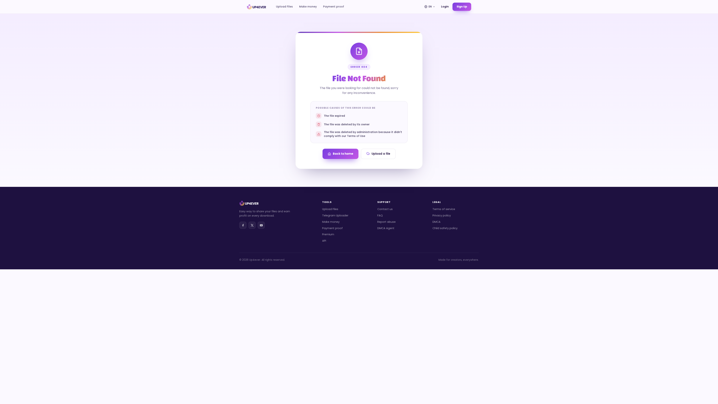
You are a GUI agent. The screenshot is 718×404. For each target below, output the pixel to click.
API (324, 241)
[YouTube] (261, 225)
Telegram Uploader (335, 215)
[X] (252, 225)
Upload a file (381, 154)
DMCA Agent (385, 228)
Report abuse (386, 222)
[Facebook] (242, 225)
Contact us (385, 209)
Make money (308, 6)
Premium (328, 234)
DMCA (436, 222)
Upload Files (284, 6)
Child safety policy (445, 228)
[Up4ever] (256, 7)
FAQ (380, 215)
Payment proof (333, 6)
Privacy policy (441, 215)
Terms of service (443, 209)
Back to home (343, 154)
